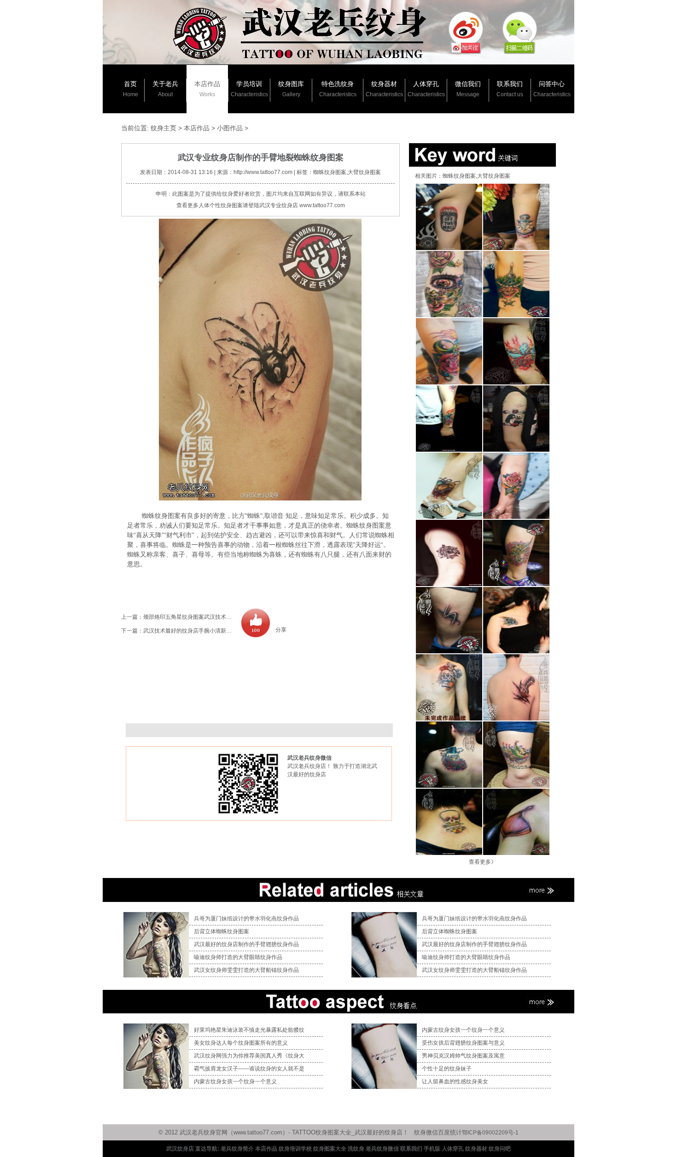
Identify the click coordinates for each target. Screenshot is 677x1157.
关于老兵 (165, 89)
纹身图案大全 (329, 1148)
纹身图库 (291, 89)
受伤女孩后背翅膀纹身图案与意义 (463, 1043)
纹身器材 (384, 89)
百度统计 (450, 1132)
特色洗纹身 (337, 89)
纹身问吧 (500, 1148)
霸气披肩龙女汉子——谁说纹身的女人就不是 (249, 1068)
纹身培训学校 (295, 1148)
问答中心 (552, 89)
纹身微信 (426, 1132)
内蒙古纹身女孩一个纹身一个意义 (235, 1081)
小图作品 (230, 128)
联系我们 (509, 89)
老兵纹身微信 (382, 1148)
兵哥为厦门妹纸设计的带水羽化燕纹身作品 (246, 918)
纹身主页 (163, 128)
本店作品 (207, 89)
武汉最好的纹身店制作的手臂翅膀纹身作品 (246, 944)
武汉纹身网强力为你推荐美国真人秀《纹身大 (249, 1055)
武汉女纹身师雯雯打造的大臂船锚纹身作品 (246, 970)
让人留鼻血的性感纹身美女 (455, 1081)
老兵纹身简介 (237, 1148)
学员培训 (249, 89)
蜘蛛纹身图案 (158, 515)
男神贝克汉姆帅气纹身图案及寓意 (463, 1055)
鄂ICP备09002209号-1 (490, 1132)
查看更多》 (482, 862)
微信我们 (468, 89)
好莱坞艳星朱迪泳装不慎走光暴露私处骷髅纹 (249, 1030)
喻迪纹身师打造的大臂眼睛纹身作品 (238, 957)
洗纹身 (356, 1148)
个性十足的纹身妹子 (447, 1068)
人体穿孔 (426, 89)
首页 (130, 89)
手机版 (432, 1148)
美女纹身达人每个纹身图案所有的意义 (241, 1043)
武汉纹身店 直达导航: (192, 1148)
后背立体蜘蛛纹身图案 (221, 931)
